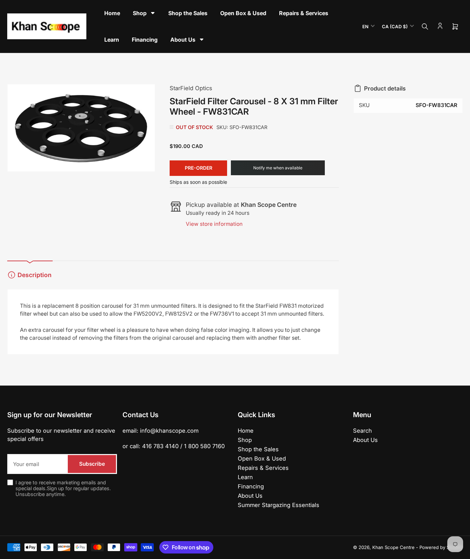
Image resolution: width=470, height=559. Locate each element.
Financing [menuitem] (145, 39)
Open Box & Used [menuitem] (243, 13)
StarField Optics (191, 88)
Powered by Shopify (441, 547)
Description (35, 274)
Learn (245, 477)
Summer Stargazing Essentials (278, 505)
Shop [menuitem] (140, 13)
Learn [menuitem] (111, 39)
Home (246, 430)
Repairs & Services (263, 467)
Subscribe (92, 464)
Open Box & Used (262, 458)
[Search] (424, 26)
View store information (214, 224)
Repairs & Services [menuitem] (303, 13)
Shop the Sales (258, 449)
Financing (251, 486)
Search (362, 430)
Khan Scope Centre (393, 547)
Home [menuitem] (112, 13)
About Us (250, 495)
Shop (245, 439)
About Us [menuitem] (182, 39)
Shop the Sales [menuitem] (187, 13)
